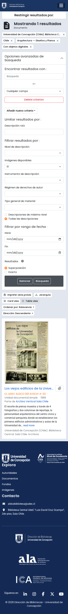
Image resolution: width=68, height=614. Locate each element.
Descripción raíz (15, 125)
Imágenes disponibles (18, 160)
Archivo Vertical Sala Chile (32, 401)
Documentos (10, 478)
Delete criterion (34, 99)
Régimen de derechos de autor (24, 187)
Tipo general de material (20, 201)
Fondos (6, 484)
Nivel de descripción (17, 147)
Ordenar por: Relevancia (17, 307)
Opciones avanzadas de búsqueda (24, 58)
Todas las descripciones (23, 219)
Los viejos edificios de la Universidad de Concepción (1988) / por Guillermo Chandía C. (29, 388)
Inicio (8, 233)
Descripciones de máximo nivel (27, 214)
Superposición (17, 268)
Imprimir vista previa (19, 294)
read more (28, 425)
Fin (6, 246)
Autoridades (9, 473)
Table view (31, 301)
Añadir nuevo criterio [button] (20, 110)
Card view (13, 301)
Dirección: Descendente (17, 313)
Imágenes (8, 490)
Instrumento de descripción (22, 174)
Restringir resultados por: (34, 15)
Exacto (12, 272)
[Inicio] (14, 6)
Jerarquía (44, 294)
